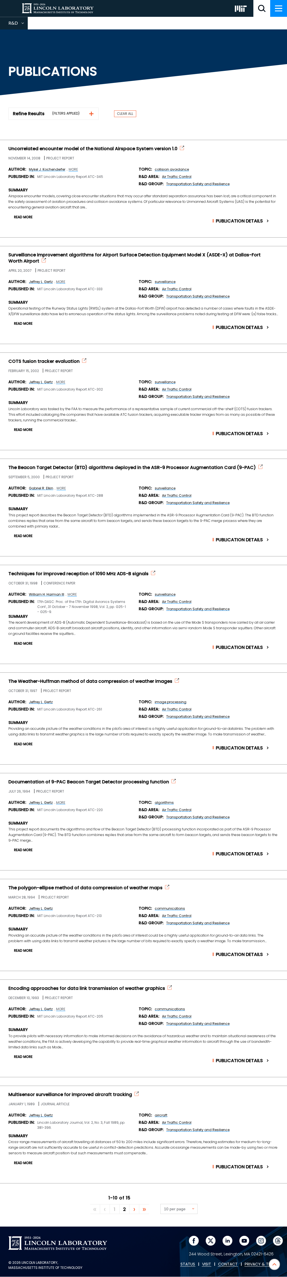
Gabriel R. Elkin (41, 488)
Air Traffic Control (176, 176)
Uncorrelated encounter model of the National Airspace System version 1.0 (92, 149)
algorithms (164, 802)
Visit (206, 1264)
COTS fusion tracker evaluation (44, 361)
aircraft (161, 1115)
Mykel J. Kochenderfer (47, 169)
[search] (261, 8)
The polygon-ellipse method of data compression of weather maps (85, 888)
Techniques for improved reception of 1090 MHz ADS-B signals (78, 574)
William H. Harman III (46, 594)
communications (170, 908)
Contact (228, 1264)
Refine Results (29, 113)
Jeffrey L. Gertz (41, 281)
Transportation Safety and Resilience (198, 184)
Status (187, 1264)
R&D (18, 24)
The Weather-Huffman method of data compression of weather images (90, 681)
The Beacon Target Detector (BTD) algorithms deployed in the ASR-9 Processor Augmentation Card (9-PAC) (132, 468)
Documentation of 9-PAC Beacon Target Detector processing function (88, 782)
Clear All (125, 113)
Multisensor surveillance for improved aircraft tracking (70, 1095)
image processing (170, 702)
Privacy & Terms (261, 1264)
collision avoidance (172, 169)
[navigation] (278, 8)
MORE (73, 169)
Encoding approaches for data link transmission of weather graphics (86, 988)
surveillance (165, 281)
